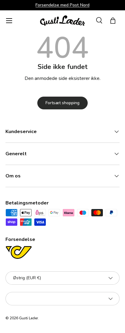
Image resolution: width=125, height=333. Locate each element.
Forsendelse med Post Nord (62, 5)
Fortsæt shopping (62, 103)
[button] (113, 20)
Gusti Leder (28, 318)
